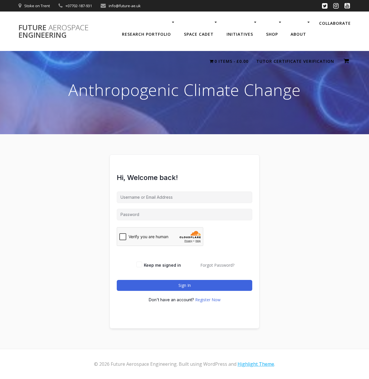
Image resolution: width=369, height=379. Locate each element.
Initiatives (240, 34)
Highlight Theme (256, 364)
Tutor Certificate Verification (295, 61)
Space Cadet (199, 34)
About (298, 34)
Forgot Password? (217, 265)
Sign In (184, 285)
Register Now (208, 299)
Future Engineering (53, 31)
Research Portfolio (146, 34)
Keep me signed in (162, 265)
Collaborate (335, 23)
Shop (272, 34)
